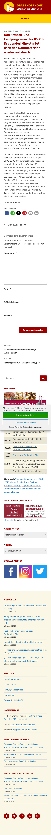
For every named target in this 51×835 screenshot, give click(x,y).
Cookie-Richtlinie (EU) (14, 700)
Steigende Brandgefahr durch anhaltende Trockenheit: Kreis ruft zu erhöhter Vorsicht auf (24, 619)
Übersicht (8, 520)
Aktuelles (13, 225)
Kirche (13, 482)
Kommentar (10, 253)
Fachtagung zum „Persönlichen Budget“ (20, 761)
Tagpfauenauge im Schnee (22, 724)
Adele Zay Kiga (30, 482)
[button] (7, 213)
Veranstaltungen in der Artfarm (18, 489)
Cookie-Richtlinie (15, 427)
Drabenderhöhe (30, 5)
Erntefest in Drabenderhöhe (26, 455)
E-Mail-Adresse (12, 302)
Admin (28, 31)
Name (7, 289)
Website (8, 315)
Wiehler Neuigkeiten (16, 739)
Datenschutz (28, 427)
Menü (27, 18)
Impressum (38, 427)
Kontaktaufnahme (12, 679)
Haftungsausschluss (13, 690)
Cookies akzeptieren (25, 415)
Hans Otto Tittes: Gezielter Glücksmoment (23, 642)
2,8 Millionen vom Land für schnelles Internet (22, 754)
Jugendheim (28, 485)
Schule (20, 482)
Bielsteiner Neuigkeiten (19, 773)
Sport (23, 225)
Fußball (37, 485)
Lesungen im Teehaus (13, 788)
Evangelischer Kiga (12, 485)
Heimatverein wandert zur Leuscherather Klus (25, 650)
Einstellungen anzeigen (25, 422)
